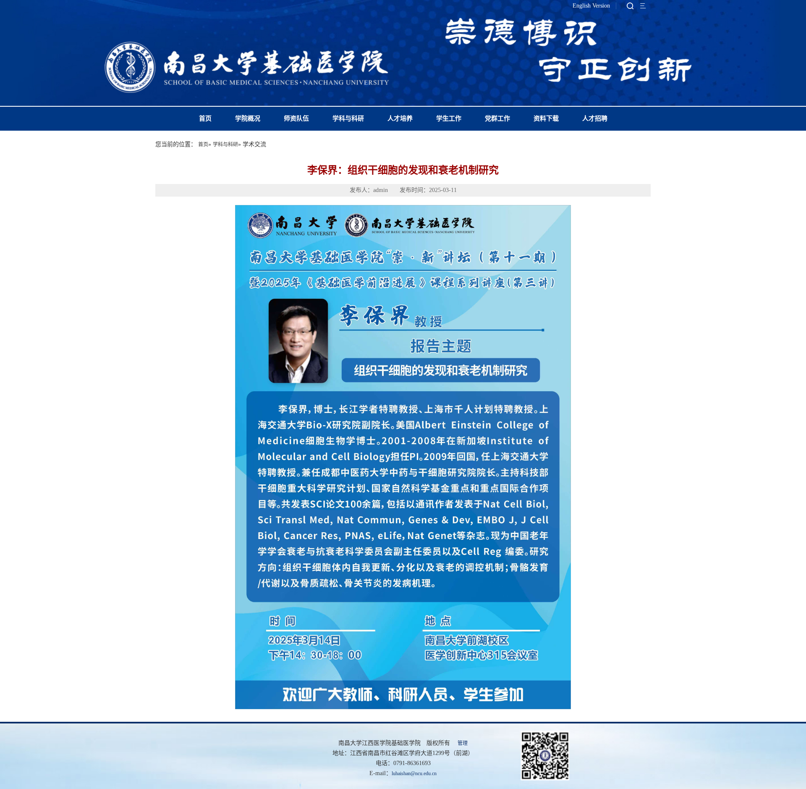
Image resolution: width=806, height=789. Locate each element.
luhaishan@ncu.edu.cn (414, 773)
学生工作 (448, 118)
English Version (591, 6)
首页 (205, 118)
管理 (463, 743)
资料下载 (546, 118)
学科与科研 (348, 118)
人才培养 (400, 118)
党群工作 (497, 118)
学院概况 (247, 118)
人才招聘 (594, 118)
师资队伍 (296, 118)
